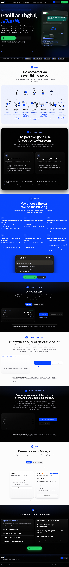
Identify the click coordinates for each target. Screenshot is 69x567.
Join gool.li (43, 314)
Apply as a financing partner (43, 363)
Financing (34, 2)
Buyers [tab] (28, 462)
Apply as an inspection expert (48, 419)
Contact (17, 564)
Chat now (65, 2)
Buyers (18, 2)
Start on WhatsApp (9, 38)
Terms (2, 564)
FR (56, 2)
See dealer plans (43, 317)
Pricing (44, 2)
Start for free (23, 487)
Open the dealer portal (56, 314)
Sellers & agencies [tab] (37, 462)
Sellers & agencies (26, 2)
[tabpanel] (34, 484)
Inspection (39, 2)
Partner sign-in (57, 363)
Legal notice (11, 564)
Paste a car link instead (24, 38)
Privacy (6, 564)
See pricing (41, 277)
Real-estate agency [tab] (38, 304)
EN (54, 2)
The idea (14, 2)
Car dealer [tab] (28, 304)
